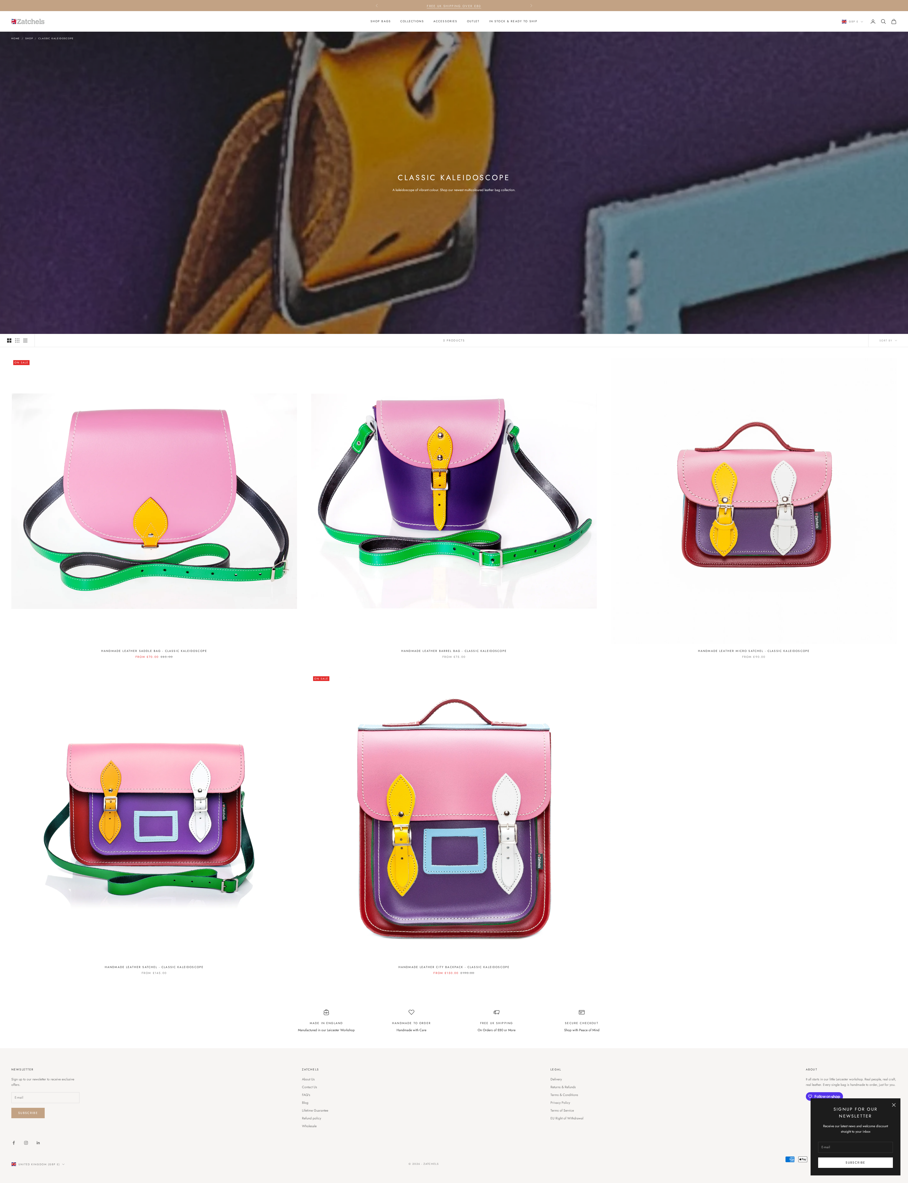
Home (15, 38)
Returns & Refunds (563, 1087)
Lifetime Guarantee (315, 1110)
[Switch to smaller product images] (17, 340)
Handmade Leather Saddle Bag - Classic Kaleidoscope (154, 651)
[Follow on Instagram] (26, 1142)
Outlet (473, 21)
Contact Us (309, 1087)
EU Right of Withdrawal (566, 1118)
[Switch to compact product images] (25, 340)
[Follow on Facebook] (13, 1142)
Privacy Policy (560, 1102)
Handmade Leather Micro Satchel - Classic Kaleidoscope (754, 651)
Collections (412, 21)
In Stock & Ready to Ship (513, 21)
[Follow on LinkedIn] (38, 1142)
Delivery (556, 1079)
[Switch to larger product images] (9, 340)
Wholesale (309, 1126)
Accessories (445, 21)
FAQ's (306, 1094)
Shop (29, 38)
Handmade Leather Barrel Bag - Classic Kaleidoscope (454, 651)
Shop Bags (381, 21)
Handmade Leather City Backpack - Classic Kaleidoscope (454, 967)
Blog (305, 1102)
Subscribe (855, 1162)
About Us (308, 1079)
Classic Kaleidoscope (56, 38)
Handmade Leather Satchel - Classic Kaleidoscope (154, 967)
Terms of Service (562, 1110)
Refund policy (311, 1118)
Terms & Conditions (564, 1094)
